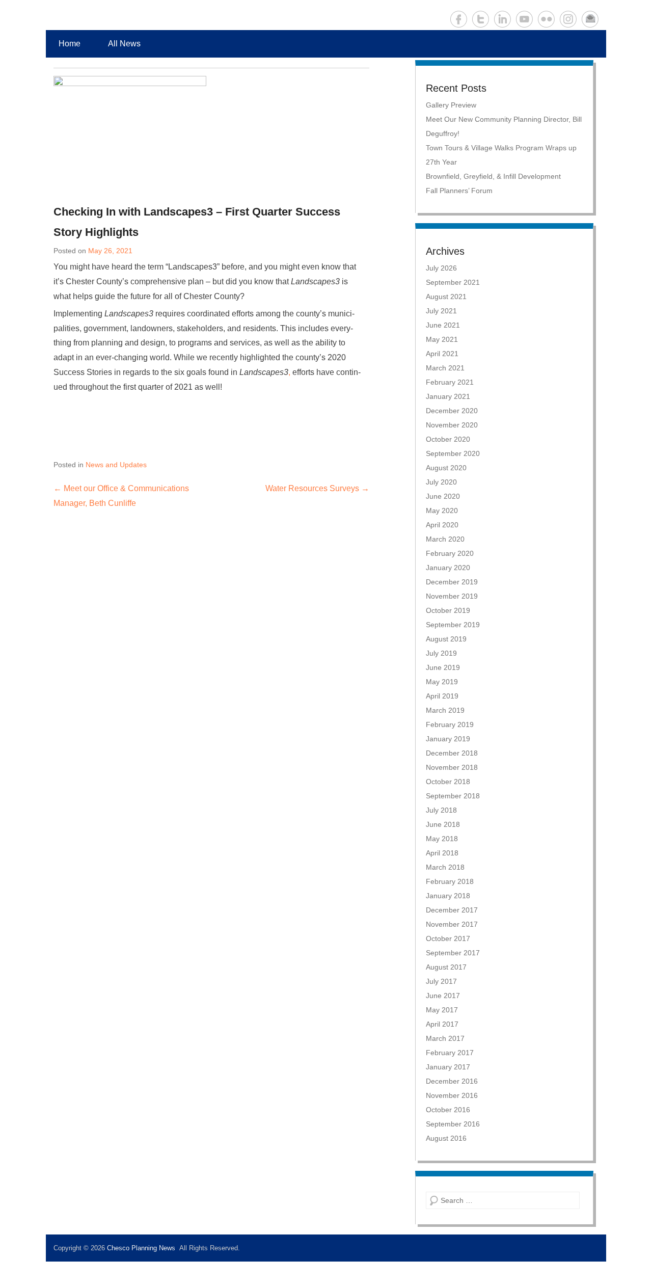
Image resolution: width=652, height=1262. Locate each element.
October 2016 (448, 1110)
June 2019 (443, 667)
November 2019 (452, 596)
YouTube (524, 19)
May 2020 (442, 510)
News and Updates (116, 465)
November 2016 (452, 1095)
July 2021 (441, 311)
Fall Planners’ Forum (459, 190)
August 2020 (446, 468)
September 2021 (453, 282)
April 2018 (442, 853)
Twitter (480, 19)
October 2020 (448, 439)
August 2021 (446, 296)
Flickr (546, 19)
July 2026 (441, 268)
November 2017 (452, 924)
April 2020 (442, 525)
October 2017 (448, 938)
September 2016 (453, 1124)
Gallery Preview (451, 105)
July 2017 (441, 981)
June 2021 (443, 325)
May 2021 (442, 339)
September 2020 (453, 453)
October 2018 (448, 781)
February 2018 (450, 881)
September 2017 (453, 953)
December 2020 (452, 411)
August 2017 (446, 967)
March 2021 (445, 368)
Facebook (458, 19)
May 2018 (442, 839)
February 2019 (450, 724)
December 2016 (452, 1081)
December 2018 (452, 753)
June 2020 (443, 496)
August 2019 (446, 639)
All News (124, 43)
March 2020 (445, 539)
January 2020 (448, 567)
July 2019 (441, 653)
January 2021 (448, 396)
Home (69, 43)
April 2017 (442, 1024)
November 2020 (452, 425)
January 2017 (448, 1067)
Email (590, 19)
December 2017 (452, 910)
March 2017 (445, 1038)
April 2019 (442, 696)
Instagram (568, 19)
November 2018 (452, 767)
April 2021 (442, 354)
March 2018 (445, 867)
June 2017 (443, 995)
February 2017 (450, 1053)
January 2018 (448, 896)
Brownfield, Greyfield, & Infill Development (493, 176)
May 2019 (442, 682)
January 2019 (448, 739)
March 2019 (445, 710)
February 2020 (450, 553)
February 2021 (450, 382)
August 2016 (446, 1138)
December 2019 (452, 582)
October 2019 (448, 610)
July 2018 (441, 810)
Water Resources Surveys (317, 488)
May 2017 (442, 1010)
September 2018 (453, 796)
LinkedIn (502, 19)
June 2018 (443, 824)
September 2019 (453, 625)
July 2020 (441, 482)
